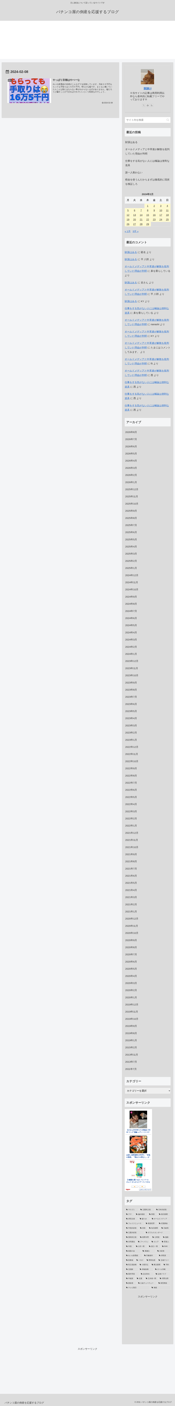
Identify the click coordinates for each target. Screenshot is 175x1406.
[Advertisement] (87, 40)
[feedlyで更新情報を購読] (147, 105)
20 (134, 219)
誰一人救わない (133, 172)
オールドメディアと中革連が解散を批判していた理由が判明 (147, 151)
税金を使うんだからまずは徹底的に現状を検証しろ (147, 181)
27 (134, 224)
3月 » (135, 231)
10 (160, 210)
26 (128, 224)
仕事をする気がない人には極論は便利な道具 (147, 163)
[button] (167, 119)
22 (147, 219)
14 (141, 215)
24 (160, 219)
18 (167, 215)
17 (160, 215)
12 (128, 215)
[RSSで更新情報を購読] (151, 105)
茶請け (148, 88)
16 (154, 215)
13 (134, 215)
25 (167, 219)
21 (141, 219)
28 (141, 224)
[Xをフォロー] (143, 105)
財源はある (131, 142)
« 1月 (128, 231)
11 (167, 210)
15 (147, 215)
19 (128, 219)
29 (147, 224)
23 (154, 219)
